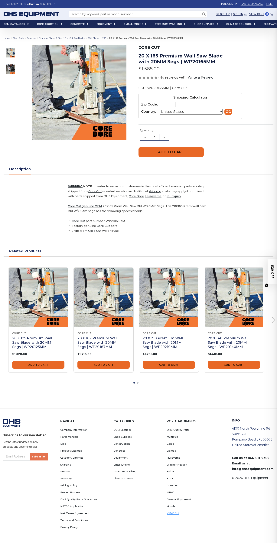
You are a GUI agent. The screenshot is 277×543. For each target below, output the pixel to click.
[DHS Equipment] (12, 423)
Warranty (66, 478)
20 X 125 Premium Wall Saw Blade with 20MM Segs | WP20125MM (32, 342)
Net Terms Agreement (75, 513)
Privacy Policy (69, 526)
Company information (73, 429)
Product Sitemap (71, 450)
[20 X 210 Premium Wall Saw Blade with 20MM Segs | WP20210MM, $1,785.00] (168, 297)
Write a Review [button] (200, 77)
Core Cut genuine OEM (85, 206)
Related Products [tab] (25, 251)
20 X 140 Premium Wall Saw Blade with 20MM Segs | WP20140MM (228, 342)
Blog (63, 443)
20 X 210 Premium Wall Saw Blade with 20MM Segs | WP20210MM (163, 342)
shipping (155, 191)
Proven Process (70, 492)
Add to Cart (38, 364)
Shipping (65, 464)
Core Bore (136, 196)
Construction (122, 443)
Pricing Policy (68, 485)
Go (228, 112)
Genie (170, 443)
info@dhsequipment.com (253, 469)
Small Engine (122, 464)
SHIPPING (75, 186)
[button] (272, 271)
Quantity (146, 130)
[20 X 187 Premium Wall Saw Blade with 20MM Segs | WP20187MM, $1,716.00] (103, 297)
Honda (171, 506)
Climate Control (123, 478)
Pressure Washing (125, 471)
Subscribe (39, 456)
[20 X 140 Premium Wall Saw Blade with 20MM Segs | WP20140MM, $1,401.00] (234, 297)
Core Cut (95, 191)
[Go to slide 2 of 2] (137, 383)
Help (269, 3)
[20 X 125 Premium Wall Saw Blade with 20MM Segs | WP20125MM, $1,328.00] (38, 297)
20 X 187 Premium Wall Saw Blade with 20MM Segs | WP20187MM (97, 342)
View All (173, 513)
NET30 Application (72, 506)
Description (20, 169)
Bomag (171, 450)
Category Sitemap (71, 457)
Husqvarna (153, 196)
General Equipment (179, 499)
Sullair (170, 471)
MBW (170, 492)
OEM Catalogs (123, 429)
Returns (65, 471)
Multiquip (174, 196)
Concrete (119, 450)
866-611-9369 (258, 458)
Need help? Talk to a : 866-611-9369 (30, 3)
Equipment (121, 457)
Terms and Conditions (74, 520)
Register (223, 13)
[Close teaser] (266, 285)
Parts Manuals (252, 3)
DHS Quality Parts (178, 429)
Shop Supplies (123, 436)
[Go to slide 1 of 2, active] (134, 383)
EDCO (170, 478)
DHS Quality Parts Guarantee (78, 499)
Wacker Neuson (177, 464)
